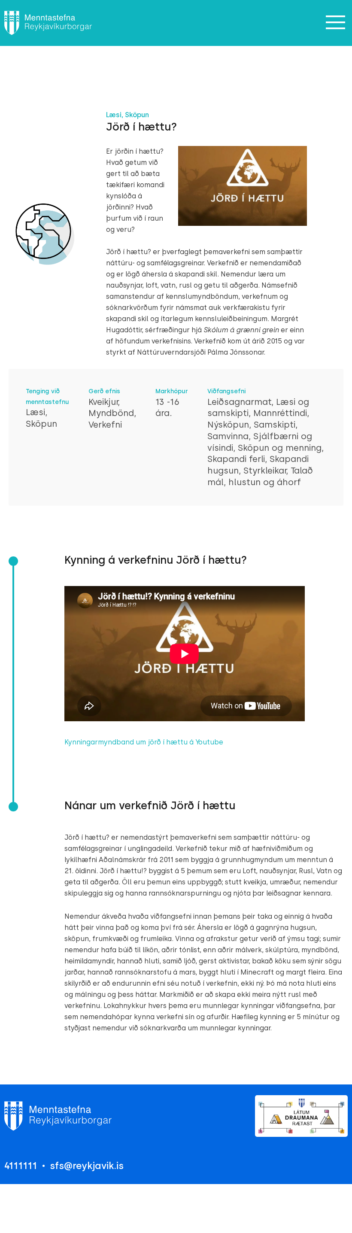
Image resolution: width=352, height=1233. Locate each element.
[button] (336, 23)
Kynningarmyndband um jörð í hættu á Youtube (143, 742)
